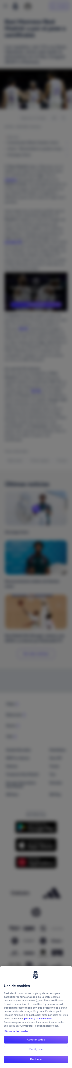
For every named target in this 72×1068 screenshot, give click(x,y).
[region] (36, 1017)
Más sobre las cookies (16, 1031)
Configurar (36, 1049)
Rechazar (36, 1059)
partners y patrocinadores (38, 1018)
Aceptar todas (36, 1039)
